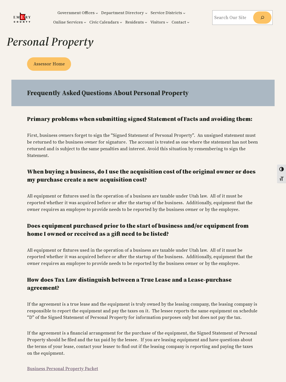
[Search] (262, 17)
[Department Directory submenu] (146, 13)
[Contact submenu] (188, 22)
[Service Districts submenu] (184, 13)
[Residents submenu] (146, 22)
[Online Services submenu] (85, 22)
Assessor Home (49, 64)
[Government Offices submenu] (97, 13)
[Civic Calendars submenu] (121, 22)
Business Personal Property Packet (62, 368)
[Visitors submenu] (167, 22)
